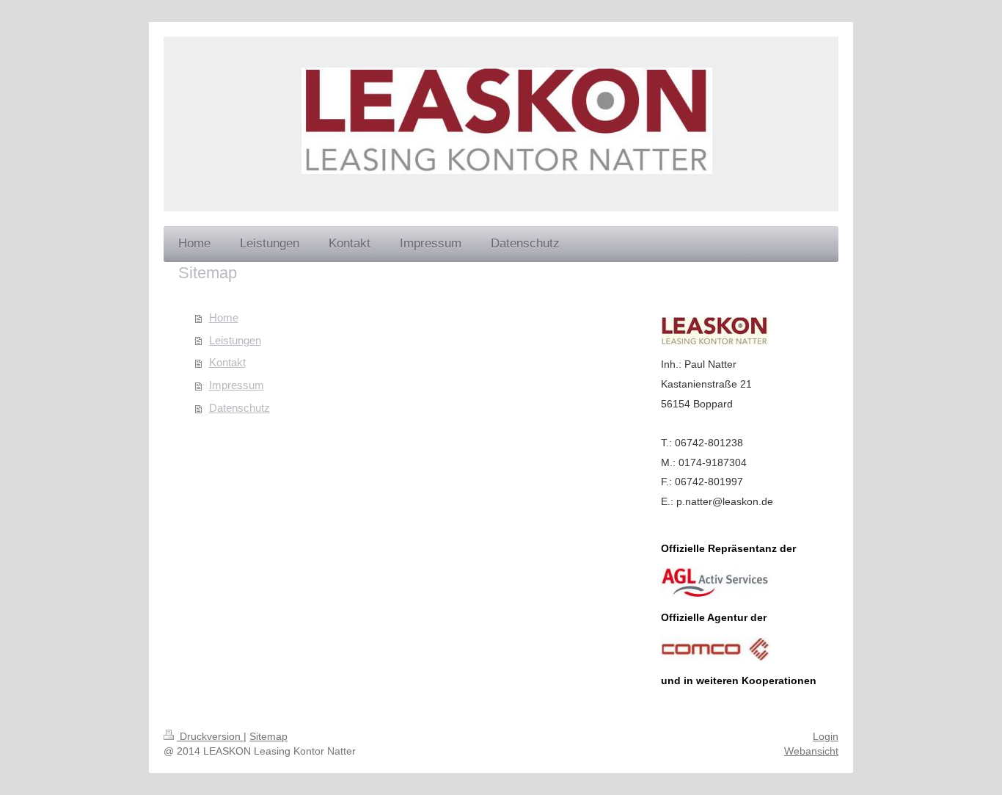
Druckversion (210, 736)
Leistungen (235, 340)
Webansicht (811, 751)
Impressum (236, 385)
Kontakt (227, 362)
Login (825, 736)
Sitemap (268, 736)
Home (223, 317)
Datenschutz (239, 408)
